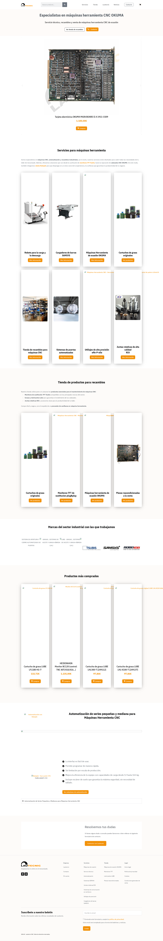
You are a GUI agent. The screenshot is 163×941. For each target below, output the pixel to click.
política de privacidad (116, 919)
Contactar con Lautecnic (95, 843)
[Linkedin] (22, 874)
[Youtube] (26, 874)
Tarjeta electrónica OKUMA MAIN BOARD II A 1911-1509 (81, 116)
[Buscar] (64, 4)
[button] (22, 85)
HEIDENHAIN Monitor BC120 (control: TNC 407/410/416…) (66, 666)
